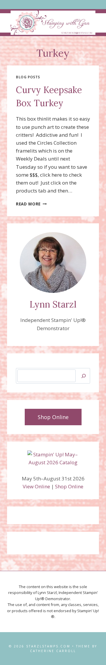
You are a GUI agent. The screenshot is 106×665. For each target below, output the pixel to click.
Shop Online (69, 486)
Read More (31, 204)
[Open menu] (53, 4)
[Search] (84, 375)
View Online (36, 486)
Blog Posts (28, 77)
